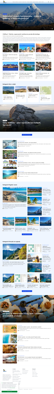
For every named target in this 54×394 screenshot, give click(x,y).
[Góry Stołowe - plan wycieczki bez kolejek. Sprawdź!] (27, 118)
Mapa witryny (30, 389)
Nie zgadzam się (9, 389)
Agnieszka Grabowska (25, 370)
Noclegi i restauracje (6, 311)
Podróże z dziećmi (21, 151)
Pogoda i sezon (22, 53)
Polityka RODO (21, 389)
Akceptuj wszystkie (9, 391)
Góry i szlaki (5, 53)
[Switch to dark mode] (50, 2)
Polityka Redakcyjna (26, 389)
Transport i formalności (39, 53)
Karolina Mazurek (24, 373)
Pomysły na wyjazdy (21, 171)
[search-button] (48, 1)
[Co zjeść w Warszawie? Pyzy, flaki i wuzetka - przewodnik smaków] (27, 309)
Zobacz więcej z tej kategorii (26, 134)
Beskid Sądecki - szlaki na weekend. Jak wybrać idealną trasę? (16, 371)
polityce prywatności (12, 387)
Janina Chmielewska (5, 23)
